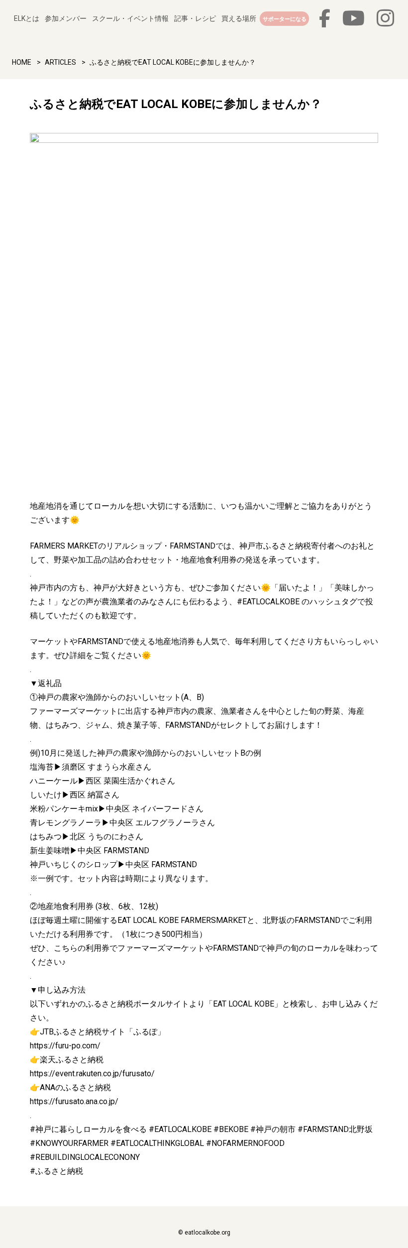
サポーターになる (284, 18)
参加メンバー (66, 18)
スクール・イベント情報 (130, 18)
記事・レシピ (195, 18)
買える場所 (238, 18)
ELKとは (26, 18)
